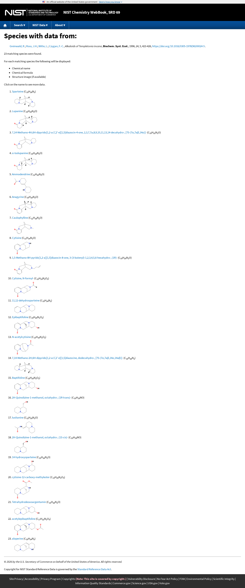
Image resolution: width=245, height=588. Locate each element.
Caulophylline (20, 217)
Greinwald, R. (17, 46)
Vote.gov (164, 583)
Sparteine (17, 91)
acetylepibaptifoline (23, 519)
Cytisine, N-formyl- (23, 278)
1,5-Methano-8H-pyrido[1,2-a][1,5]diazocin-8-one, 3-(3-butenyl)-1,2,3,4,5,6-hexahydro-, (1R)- (64, 257)
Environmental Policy (199, 579)
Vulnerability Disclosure (141, 579)
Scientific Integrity (223, 579)
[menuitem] (5, 25)
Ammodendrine (21, 174)
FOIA (182, 579)
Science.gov (139, 583)
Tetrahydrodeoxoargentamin (29, 502)
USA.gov (153, 583)
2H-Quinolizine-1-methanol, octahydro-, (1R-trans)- (41, 397)
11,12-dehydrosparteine (26, 300)
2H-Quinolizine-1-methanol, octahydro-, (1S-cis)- (40, 437)
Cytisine (16, 238)
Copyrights (68, 579)
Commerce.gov (121, 583)
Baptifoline (18, 378)
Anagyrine (18, 197)
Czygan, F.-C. (56, 46)
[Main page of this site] (5, 25)
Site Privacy (16, 579)
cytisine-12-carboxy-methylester (31, 477)
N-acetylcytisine (21, 337)
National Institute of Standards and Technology (31, 12)
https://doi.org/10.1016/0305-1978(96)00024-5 (178, 46)
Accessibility (32, 579)
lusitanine (18, 417)
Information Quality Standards (93, 583)
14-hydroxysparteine (24, 457)
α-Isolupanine (20, 153)
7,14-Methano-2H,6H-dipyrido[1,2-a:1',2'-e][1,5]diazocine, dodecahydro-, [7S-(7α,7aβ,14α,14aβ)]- (67, 358)
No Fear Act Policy (167, 579)
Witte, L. (43, 46)
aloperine (17, 538)
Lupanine (17, 111)
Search (18, 25)
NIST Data (38, 25)
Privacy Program (51, 579)
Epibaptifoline (20, 317)
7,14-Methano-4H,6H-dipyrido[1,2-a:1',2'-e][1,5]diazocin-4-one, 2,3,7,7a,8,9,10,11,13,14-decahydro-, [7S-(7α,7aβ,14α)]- (79, 132)
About (59, 25)
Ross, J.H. (31, 46)
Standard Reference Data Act (94, 569)
